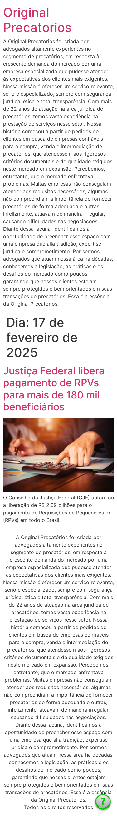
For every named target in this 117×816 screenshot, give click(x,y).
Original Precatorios (37, 20)
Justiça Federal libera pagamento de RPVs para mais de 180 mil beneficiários (54, 389)
